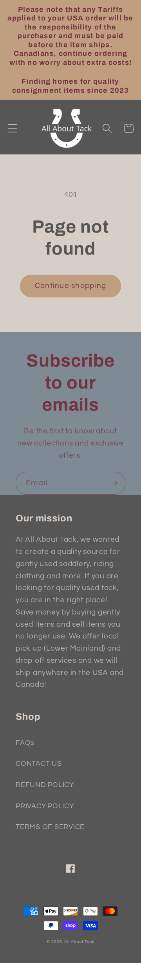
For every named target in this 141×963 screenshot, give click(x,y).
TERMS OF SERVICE (50, 827)
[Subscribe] (114, 483)
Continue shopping (70, 286)
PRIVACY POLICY (45, 806)
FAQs (25, 743)
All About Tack (79, 941)
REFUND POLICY (45, 785)
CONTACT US (39, 763)
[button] (12, 128)
